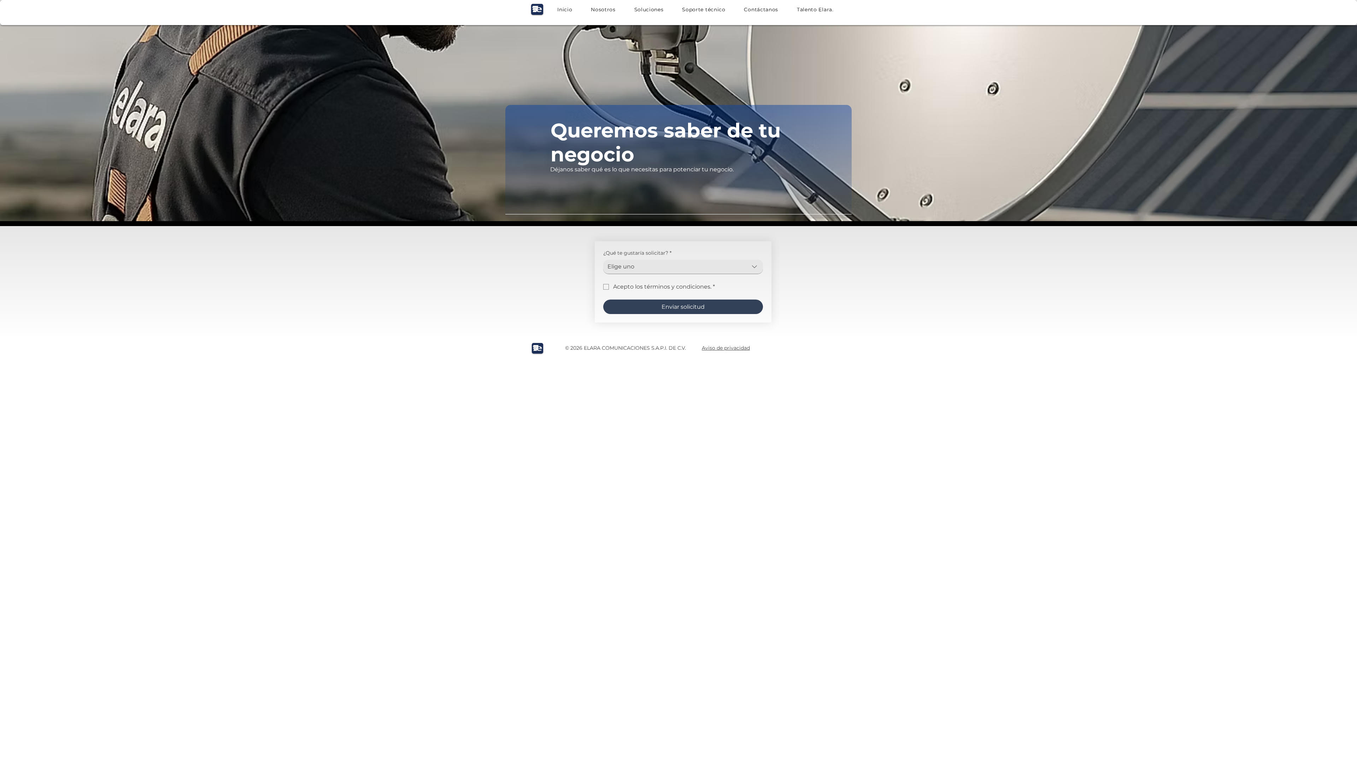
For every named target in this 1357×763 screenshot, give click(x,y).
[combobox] (683, 267)
